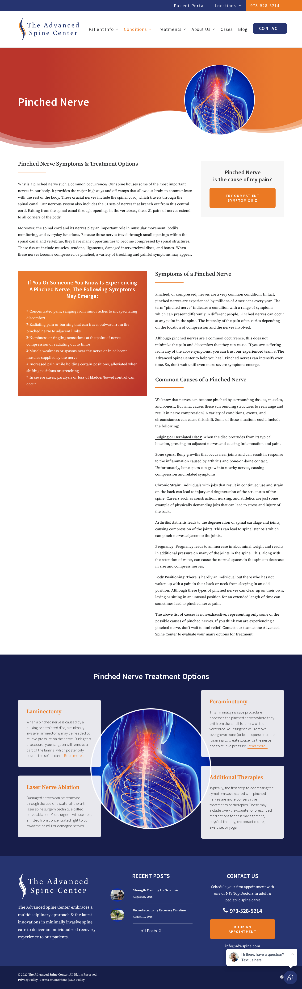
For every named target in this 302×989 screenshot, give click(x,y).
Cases (227, 29)
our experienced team (254, 351)
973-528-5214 (265, 5)
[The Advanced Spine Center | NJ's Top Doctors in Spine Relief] (49, 29)
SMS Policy (77, 980)
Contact (228, 627)
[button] (117, 895)
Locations (225, 5)
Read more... (74, 755)
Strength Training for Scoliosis (156, 890)
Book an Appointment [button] (243, 929)
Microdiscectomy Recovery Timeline (159, 910)
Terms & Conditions (53, 980)
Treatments (169, 29)
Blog (242, 29)
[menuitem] (190, 5)
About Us (201, 29)
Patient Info (101, 29)
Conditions (135, 29)
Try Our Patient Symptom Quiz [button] (243, 198)
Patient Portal (189, 5)
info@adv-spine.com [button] (242, 946)
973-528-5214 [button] (246, 911)
